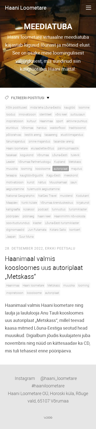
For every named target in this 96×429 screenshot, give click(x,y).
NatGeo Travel (47, 196)
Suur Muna (26, 236)
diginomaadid (15, 229)
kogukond (26, 155)
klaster (37, 223)
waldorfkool (57, 128)
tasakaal (11, 155)
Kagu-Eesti (54, 175)
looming (26, 169)
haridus (42, 128)
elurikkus (12, 128)
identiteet (45, 114)
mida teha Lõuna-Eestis (45, 107)
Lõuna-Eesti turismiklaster (62, 223)
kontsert (74, 229)
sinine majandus (39, 141)
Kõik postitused (16, 107)
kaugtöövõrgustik (31, 175)
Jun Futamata (37, 229)
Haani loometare (17, 148)
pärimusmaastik (68, 148)
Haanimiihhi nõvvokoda (69, 216)
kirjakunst (83, 202)
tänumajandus (15, 141)
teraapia (11, 175)
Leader (10, 162)
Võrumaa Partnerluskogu (34, 162)
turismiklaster (78, 209)
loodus (10, 114)
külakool (28, 209)
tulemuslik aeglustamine (43, 189)
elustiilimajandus (72, 135)
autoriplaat (61, 169)
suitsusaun (77, 114)
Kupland (59, 162)
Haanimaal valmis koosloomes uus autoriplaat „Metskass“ (44, 267)
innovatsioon (27, 114)
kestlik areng (33, 135)
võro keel (61, 114)
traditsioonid (77, 128)
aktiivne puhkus (76, 121)
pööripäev (12, 216)
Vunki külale (29, 202)
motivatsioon (15, 182)
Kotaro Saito (58, 229)
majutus (76, 169)
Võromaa (27, 128)
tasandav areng (64, 141)
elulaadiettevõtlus (42, 148)
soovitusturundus (18, 223)
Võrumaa (43, 155)
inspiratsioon (14, 121)
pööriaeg (28, 216)
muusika (11, 169)
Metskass (75, 162)
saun (73, 182)
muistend (66, 196)
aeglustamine (15, 189)
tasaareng (51, 135)
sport (59, 121)
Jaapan (11, 236)
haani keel (44, 216)
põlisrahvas (13, 135)
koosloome (42, 169)
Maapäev (12, 202)
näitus (42, 182)
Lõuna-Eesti (59, 155)
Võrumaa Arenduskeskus (56, 202)
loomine (84, 107)
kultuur (31, 121)
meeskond (71, 175)
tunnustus (58, 209)
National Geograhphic (20, 196)
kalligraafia (13, 209)
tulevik (75, 155)
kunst (30, 182)
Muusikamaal (58, 182)
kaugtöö (69, 107)
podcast (43, 209)
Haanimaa (46, 121)
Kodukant (82, 196)
